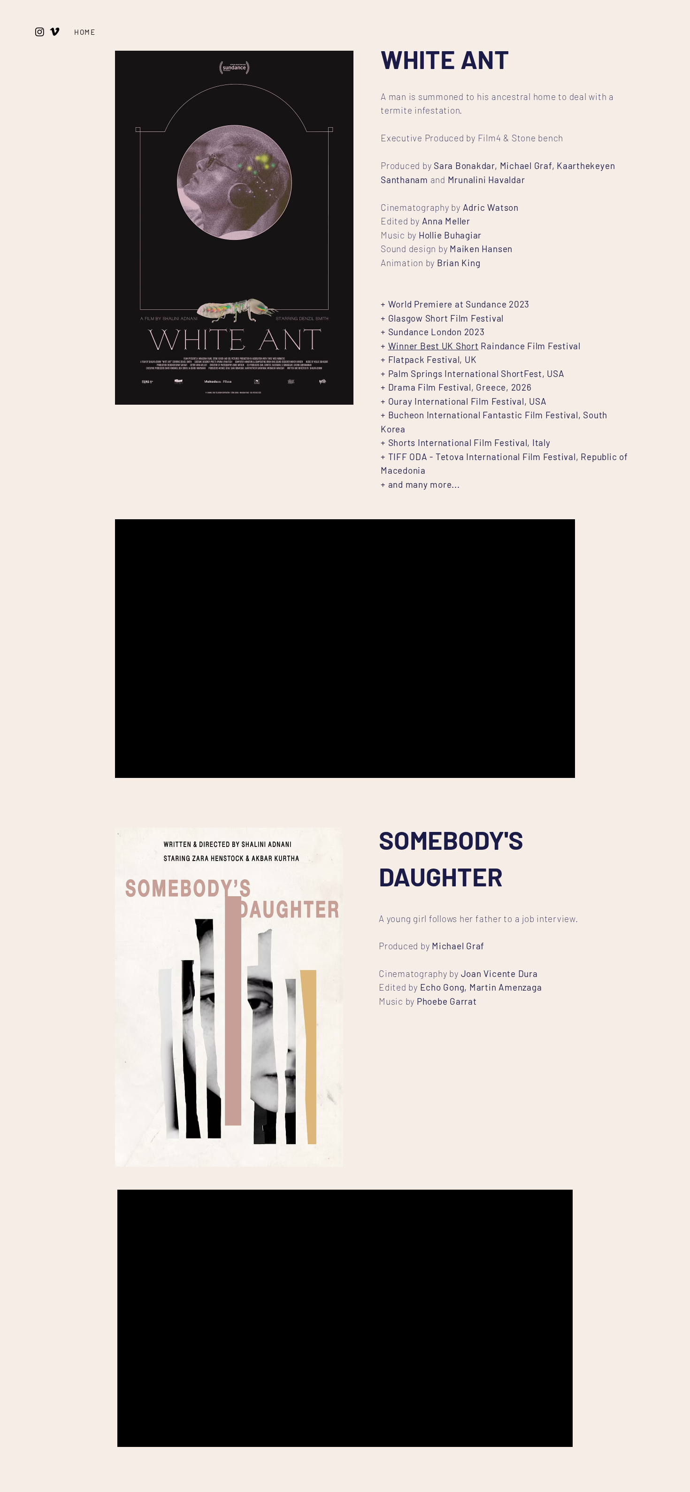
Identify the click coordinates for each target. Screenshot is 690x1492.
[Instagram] (40, 32)
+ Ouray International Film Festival (452, 401)
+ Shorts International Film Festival (454, 442)
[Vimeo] (55, 32)
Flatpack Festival (424, 359)
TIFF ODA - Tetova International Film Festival (482, 456)
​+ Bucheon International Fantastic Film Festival (479, 414)
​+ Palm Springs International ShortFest (461, 373)
